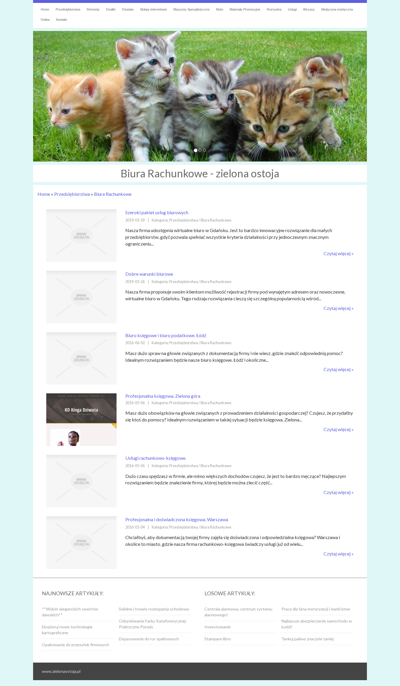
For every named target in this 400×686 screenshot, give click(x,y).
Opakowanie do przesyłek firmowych (75, 644)
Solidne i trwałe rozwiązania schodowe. (154, 608)
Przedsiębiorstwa (72, 194)
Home (43, 194)
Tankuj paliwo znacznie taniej (307, 638)
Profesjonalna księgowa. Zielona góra (162, 396)
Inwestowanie (217, 626)
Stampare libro (217, 638)
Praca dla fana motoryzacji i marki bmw (315, 608)
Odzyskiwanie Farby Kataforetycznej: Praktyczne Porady (153, 623)
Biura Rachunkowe (112, 194)
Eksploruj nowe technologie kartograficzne (67, 629)
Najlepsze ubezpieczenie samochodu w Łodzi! (316, 623)
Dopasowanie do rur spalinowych (149, 638)
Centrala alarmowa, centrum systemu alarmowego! (238, 611)
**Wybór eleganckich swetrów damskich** (70, 611)
